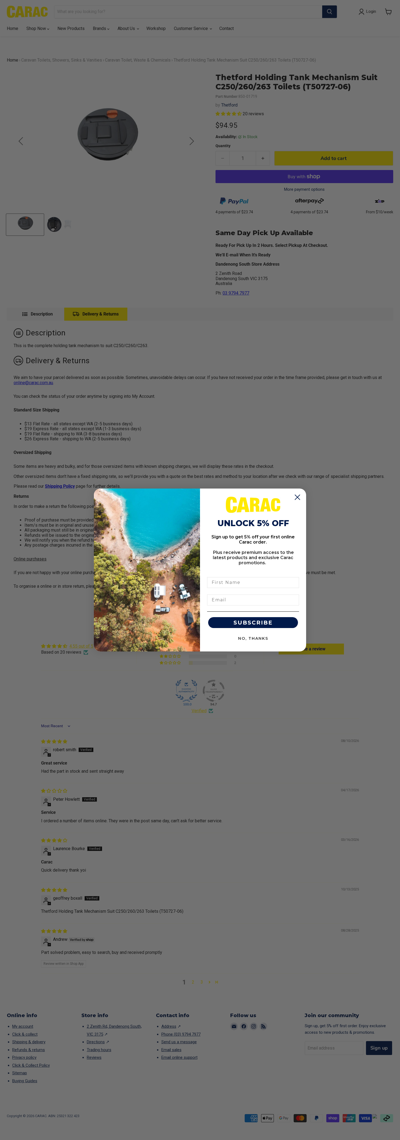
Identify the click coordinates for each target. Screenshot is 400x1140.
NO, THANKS (253, 638)
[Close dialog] (297, 497)
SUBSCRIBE (253, 622)
